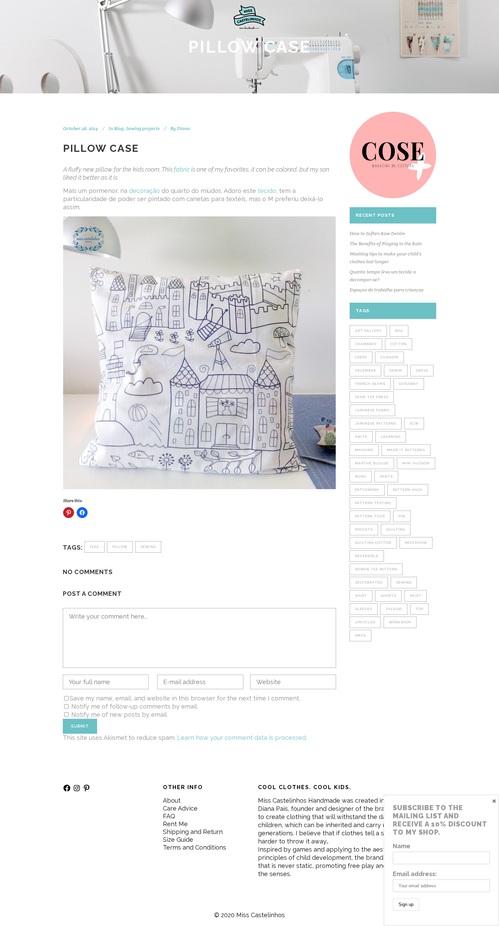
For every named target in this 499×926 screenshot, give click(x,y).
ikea (94, 547)
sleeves (363, 609)
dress (422, 370)
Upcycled (365, 622)
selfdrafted (369, 582)
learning (391, 437)
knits (361, 437)
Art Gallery (368, 331)
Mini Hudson (416, 463)
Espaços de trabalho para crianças (386, 290)
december (365, 370)
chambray (366, 344)
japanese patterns (375, 423)
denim (395, 370)
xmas (360, 635)
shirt (361, 596)
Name (401, 846)
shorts (388, 596)
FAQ (169, 816)
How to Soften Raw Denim (377, 233)
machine (364, 450)
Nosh (360, 476)
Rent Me (175, 823)
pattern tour (370, 516)
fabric (182, 169)
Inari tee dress (371, 397)
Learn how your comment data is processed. (242, 737)
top (419, 609)
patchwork (367, 490)
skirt (415, 596)
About (172, 800)
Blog (119, 128)
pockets (364, 529)
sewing (148, 547)
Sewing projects (143, 128)
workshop (400, 622)
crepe (361, 357)
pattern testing (373, 503)
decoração (144, 190)
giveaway (409, 384)
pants (386, 476)
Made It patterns (406, 450)
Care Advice (180, 808)
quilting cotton (373, 543)
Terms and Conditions (194, 847)
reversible (366, 556)
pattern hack (408, 490)
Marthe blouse (372, 463)
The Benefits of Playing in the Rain (386, 244)
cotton (398, 344)
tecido (267, 190)
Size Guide (178, 839)
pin (402, 516)
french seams (370, 384)
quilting (395, 529)
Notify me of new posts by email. (119, 714)
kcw (414, 423)
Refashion (416, 543)
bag (399, 331)
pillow (119, 547)
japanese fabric (372, 410)
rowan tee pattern (376, 569)
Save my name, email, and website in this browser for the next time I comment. (185, 698)
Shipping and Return (193, 831)
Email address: (415, 873)
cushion (390, 357)
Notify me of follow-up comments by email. (134, 706)
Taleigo (394, 609)
